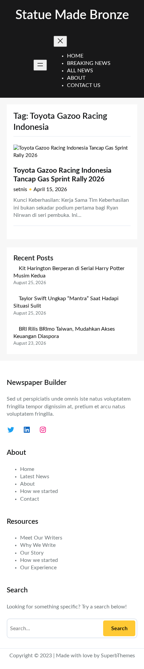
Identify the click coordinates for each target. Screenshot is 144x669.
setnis (20, 189)
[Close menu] (60, 41)
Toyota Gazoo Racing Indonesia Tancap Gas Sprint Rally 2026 (62, 175)
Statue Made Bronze (72, 15)
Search (119, 628)
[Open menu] (40, 65)
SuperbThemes (118, 655)
